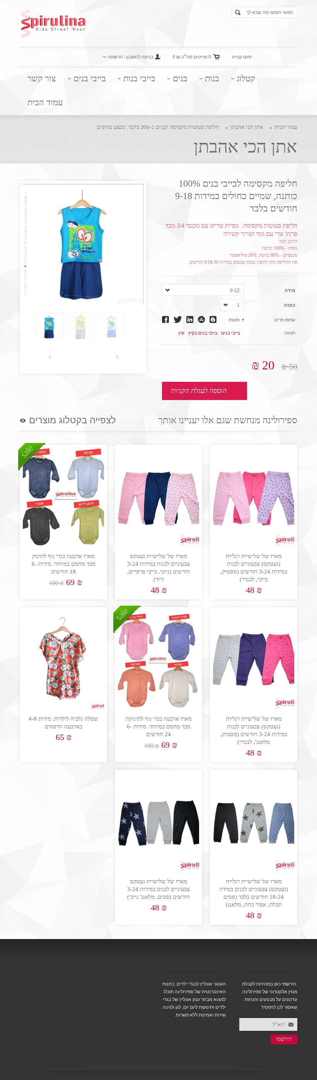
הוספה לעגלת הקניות (199, 391)
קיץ (181, 333)
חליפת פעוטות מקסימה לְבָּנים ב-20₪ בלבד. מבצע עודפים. (157, 127)
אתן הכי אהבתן (246, 127)
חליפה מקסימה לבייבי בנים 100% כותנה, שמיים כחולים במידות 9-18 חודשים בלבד (236, 196)
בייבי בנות (139, 78)
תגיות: (289, 333)
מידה (290, 290)
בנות (212, 78)
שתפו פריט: (284, 320)
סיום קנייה (242, 57)
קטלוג (246, 78)
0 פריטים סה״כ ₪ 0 (191, 57)
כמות (289, 305)
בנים (180, 78)
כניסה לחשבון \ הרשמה (130, 57)
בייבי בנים (89, 78)
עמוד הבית (45, 102)
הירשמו (284, 1039)
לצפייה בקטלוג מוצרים (72, 420)
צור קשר (41, 78)
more (234, 320)
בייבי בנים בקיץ (202, 333)
